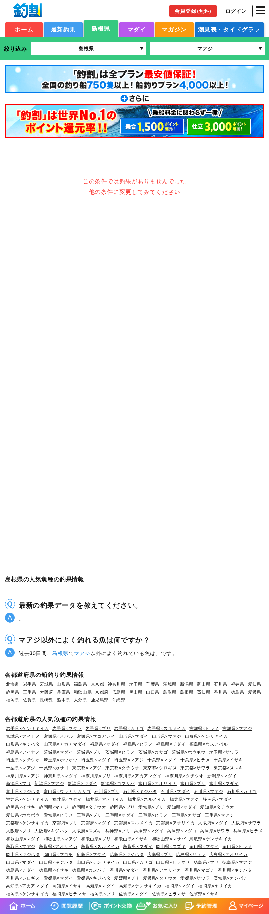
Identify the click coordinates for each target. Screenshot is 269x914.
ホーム (24, 29)
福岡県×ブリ (102, 893)
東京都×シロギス (160, 767)
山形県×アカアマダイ (65, 744)
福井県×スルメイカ (147, 799)
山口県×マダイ (20, 862)
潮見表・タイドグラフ (229, 29)
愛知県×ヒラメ (58, 815)
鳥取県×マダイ (138, 846)
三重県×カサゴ (186, 815)
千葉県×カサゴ (54, 767)
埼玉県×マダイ (96, 760)
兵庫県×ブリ (117, 830)
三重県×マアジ (219, 815)
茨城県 (169, 684)
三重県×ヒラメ (153, 815)
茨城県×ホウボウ (189, 752)
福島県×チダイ (171, 744)
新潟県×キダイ (82, 783)
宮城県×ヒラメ (204, 728)
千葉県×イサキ (228, 760)
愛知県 (254, 684)
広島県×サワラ (191, 854)
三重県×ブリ (89, 815)
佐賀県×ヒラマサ (169, 893)
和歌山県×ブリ (96, 838)
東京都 (97, 684)
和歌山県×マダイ (23, 838)
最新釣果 (63, 29)
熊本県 (63, 699)
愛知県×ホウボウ (23, 815)
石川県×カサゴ (242, 791)
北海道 (12, 684)
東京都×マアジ (87, 767)
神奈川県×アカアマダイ (137, 775)
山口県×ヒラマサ (173, 862)
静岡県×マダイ (217, 799)
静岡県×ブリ (122, 807)
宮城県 (46, 684)
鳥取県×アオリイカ (58, 846)
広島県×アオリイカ (228, 854)
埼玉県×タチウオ (23, 760)
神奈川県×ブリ (96, 775)
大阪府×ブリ (18, 830)
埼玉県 (136, 684)
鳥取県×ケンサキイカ (210, 838)
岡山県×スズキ (171, 846)
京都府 (102, 692)
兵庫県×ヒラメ (248, 830)
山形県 (63, 684)
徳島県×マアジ (237, 862)
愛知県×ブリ (150, 807)
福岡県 (12, 699)
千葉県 (152, 684)
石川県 (220, 684)
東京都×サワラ (195, 767)
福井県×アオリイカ (105, 799)
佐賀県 (29, 699)
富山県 (203, 684)
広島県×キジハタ (127, 854)
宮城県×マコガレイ (96, 736)
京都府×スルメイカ (133, 823)
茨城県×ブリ (89, 752)
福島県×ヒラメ (138, 744)
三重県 (29, 692)
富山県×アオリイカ (157, 783)
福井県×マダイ (67, 799)
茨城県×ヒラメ (120, 752)
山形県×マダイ (133, 736)
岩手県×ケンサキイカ (27, 728)
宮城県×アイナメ (23, 736)
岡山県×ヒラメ (237, 846)
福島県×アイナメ (23, 752)
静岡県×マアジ (54, 807)
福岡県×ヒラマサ (69, 893)
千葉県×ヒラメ (195, 760)
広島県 (119, 692)
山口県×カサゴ (138, 862)
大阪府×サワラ (246, 823)
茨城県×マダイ (58, 752)
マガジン (174, 29)
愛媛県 (254, 692)
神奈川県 (116, 684)
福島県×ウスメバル (208, 744)
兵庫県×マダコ (182, 830)
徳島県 (237, 692)
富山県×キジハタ (23, 791)
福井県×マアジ (184, 799)
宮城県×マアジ (237, 728)
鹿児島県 (100, 699)
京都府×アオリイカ (175, 823)
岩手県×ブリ (98, 728)
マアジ (82, 653)
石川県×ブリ (106, 791)
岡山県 (136, 692)
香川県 (220, 692)
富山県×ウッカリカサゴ (67, 791)
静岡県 (12, 692)
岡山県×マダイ (204, 846)
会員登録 (194, 11)
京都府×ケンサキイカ (27, 823)
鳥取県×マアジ (20, 846)
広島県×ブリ (159, 854)
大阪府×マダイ (213, 823)
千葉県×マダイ (162, 760)
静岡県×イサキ (20, 807)
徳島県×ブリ (206, 862)
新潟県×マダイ (222, 775)
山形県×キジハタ (23, 744)
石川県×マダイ (175, 791)
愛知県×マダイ (182, 807)
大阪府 (46, 692)
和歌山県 (83, 692)
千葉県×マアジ (20, 767)
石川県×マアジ (208, 791)
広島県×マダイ (91, 854)
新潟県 (187, 684)
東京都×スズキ (228, 767)
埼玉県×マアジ (129, 760)
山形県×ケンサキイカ (206, 736)
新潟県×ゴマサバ (118, 783)
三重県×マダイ (120, 815)
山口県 (152, 692)
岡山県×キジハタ (23, 854)
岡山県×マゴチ (58, 854)
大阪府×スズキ (87, 830)
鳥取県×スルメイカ (100, 846)
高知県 (203, 692)
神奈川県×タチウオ (184, 775)
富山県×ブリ (192, 783)
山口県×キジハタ (56, 862)
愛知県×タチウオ (217, 807)
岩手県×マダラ (67, 728)
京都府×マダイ (96, 823)
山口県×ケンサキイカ (98, 862)
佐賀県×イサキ (204, 893)
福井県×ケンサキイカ (27, 799)
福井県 (237, 684)
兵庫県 (63, 692)
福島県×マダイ (104, 744)
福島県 (80, 684)
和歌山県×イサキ (131, 838)
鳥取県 (169, 692)
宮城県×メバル (58, 736)
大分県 (80, 699)
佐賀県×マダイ (133, 893)
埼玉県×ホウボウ (61, 760)
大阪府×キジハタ (51, 830)
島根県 (101, 28)
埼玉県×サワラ (224, 752)
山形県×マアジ (166, 736)
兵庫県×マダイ (148, 830)
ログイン (236, 11)
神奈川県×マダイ (61, 775)
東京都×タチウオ (122, 767)
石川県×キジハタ (140, 791)
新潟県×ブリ (18, 783)
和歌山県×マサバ (169, 838)
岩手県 (29, 684)
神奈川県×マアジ (23, 775)
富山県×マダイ (224, 783)
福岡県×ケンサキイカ (27, 893)
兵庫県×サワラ (215, 830)
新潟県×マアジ (49, 783)
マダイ (136, 29)
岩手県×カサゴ (129, 728)
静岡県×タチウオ (89, 807)
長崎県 (46, 699)
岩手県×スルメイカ (166, 728)
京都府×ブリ (64, 823)
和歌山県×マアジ (61, 838)
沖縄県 (119, 699)
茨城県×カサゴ (153, 752)
